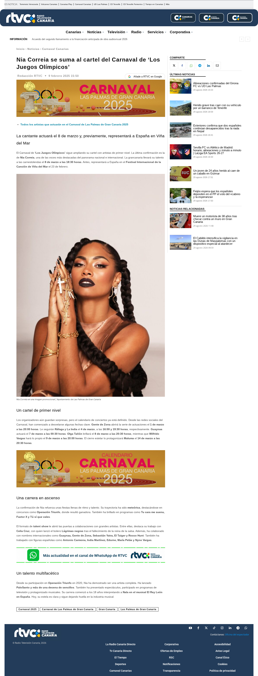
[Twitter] (206, 628)
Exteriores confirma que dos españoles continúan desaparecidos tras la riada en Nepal (217, 128)
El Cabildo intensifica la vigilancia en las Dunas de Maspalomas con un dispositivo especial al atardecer (215, 240)
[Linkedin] (208, 65)
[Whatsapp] (246, 628)
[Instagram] (222, 628)
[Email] (217, 65)
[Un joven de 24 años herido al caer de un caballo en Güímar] (180, 173)
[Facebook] (182, 65)
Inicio (20, 48)
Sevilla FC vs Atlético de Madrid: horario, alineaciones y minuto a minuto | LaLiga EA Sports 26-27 (217, 150)
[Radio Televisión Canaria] (30, 17)
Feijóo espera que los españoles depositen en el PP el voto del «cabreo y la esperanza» (216, 194)
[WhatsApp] (191, 65)
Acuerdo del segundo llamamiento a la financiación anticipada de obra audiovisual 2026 (79, 39)
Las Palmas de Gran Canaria (138, 609)
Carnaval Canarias (55, 48)
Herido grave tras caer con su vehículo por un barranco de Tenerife (217, 106)
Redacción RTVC (29, 75)
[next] (247, 39)
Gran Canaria (107, 609)
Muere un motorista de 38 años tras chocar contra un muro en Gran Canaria (215, 219)
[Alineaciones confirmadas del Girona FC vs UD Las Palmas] (180, 86)
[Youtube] (190, 628)
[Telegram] (199, 65)
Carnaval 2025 (28, 609)
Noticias (33, 48)
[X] (173, 65)
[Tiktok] (214, 628)
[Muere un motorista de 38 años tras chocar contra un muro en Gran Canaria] (180, 220)
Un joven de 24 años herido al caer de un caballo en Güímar (216, 172)
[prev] (241, 39)
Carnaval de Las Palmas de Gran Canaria (67, 609)
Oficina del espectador (237, 634)
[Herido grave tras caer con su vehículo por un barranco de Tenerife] (180, 108)
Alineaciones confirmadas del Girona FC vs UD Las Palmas (215, 85)
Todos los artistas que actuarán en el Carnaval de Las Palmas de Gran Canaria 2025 (74, 124)
